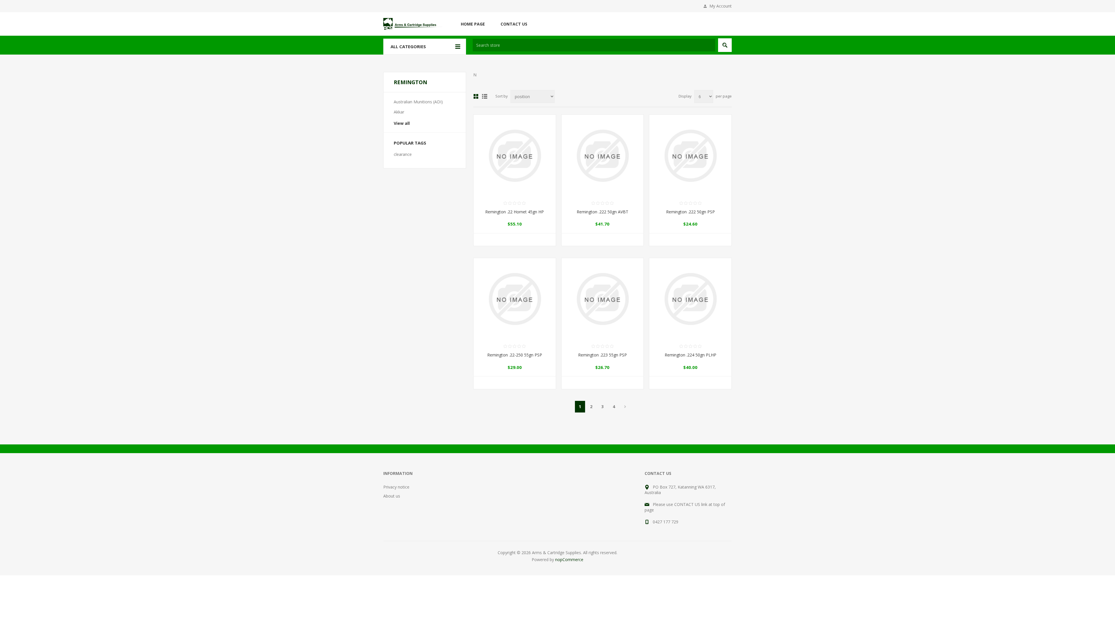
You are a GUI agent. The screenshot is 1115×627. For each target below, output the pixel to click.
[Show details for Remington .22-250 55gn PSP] (515, 299)
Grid (476, 96)
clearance (403, 154)
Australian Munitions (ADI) (418, 102)
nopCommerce (569, 559)
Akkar (399, 112)
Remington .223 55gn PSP (602, 355)
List (484, 96)
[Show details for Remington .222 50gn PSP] (690, 156)
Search (725, 45)
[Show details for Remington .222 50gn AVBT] (603, 156)
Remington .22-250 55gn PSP (514, 355)
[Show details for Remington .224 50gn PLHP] (690, 299)
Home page (473, 24)
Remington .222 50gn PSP (690, 212)
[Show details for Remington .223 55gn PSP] (603, 299)
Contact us (514, 24)
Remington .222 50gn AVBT (602, 212)
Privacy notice (396, 487)
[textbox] (594, 45)
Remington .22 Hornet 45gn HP (514, 212)
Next (625, 406)
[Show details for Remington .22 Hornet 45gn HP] (515, 156)
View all (402, 123)
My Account (720, 6)
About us (391, 496)
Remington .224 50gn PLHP (690, 355)
